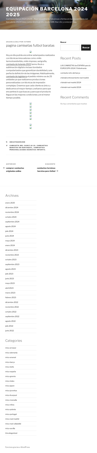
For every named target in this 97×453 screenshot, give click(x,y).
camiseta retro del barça (70, 73)
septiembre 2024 (12, 222)
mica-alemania (11, 353)
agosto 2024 (10, 226)
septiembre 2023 (12, 264)
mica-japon (9, 386)
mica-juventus (11, 390)
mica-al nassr (10, 348)
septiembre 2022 (12, 316)
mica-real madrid (12, 419)
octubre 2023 (10, 259)
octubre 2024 (10, 217)
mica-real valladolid (13, 424)
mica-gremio (10, 376)
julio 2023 (9, 274)
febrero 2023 (10, 297)
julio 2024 (9, 231)
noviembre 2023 (12, 255)
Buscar (63, 42)
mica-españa (10, 371)
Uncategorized (17, 142)
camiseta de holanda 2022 (18, 64)
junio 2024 (9, 236)
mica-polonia (10, 409)
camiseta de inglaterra (16, 76)
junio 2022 (9, 330)
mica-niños (9, 405)
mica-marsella (11, 400)
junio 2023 (9, 278)
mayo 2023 (10, 283)
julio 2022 (9, 326)
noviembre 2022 (12, 307)
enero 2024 (10, 245)
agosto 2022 (10, 321)
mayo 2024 (10, 241)
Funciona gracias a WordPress (17, 447)
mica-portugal (11, 414)
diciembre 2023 (11, 250)
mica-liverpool (11, 395)
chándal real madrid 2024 (70, 82)
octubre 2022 (10, 312)
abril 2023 (9, 288)
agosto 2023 (10, 269)
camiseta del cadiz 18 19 (23, 145)
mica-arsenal (10, 357)
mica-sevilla (10, 428)
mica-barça (10, 362)
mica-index (9, 381)
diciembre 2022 (11, 302)
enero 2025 (10, 203)
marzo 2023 (10, 293)
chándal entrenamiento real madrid (74, 78)
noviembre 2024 (12, 212)
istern (27, 42)
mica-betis (9, 367)
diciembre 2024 (11, 207)
